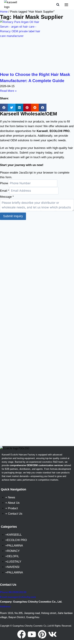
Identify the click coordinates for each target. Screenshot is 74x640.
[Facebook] (21, 634)
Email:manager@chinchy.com (18, 596)
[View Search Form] (58, 5)
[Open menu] (66, 5)
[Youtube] (32, 634)
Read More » (8, 90)
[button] (4, 107)
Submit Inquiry (13, 216)
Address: (5, 606)
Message (7, 196)
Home (4, 11)
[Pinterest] (42, 634)
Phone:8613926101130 (13, 592)
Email (4, 190)
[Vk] (52, 634)
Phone (4, 183)
